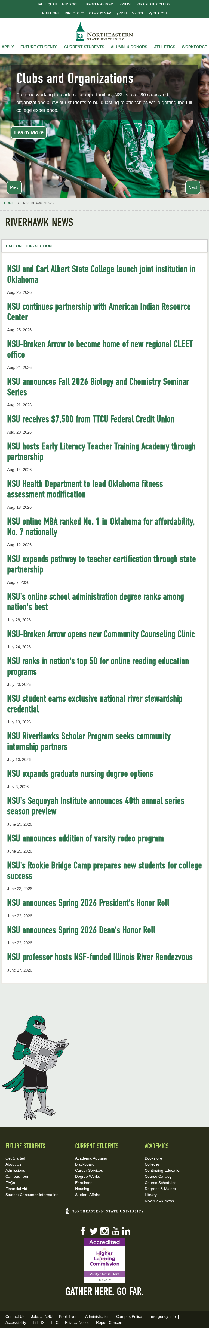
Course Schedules (160, 1182)
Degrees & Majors (160, 1188)
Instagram (104, 1231)
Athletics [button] (164, 47)
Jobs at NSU (42, 1316)
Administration (97, 1316)
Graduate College (154, 4)
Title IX (38, 1322)
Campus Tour (17, 1176)
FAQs (10, 1182)
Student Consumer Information (32, 1194)
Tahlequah (47, 4)
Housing (82, 1188)
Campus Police (129, 1316)
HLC (55, 1322)
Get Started (15, 1158)
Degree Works (87, 1176)
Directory (74, 13)
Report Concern (110, 1322)
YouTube (115, 1231)
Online (126, 4)
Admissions (15, 1170)
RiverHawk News (159, 1201)
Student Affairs (87, 1194)
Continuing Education (163, 1170)
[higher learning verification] (104, 1260)
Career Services (89, 1170)
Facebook (83, 1231)
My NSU (138, 13)
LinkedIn (126, 1231)
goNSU (121, 13)
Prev (14, 187)
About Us (13, 1164)
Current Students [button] (84, 47)
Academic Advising (91, 1158)
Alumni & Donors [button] (129, 47)
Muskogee (71, 4)
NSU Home (51, 13)
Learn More (29, 132)
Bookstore (153, 1158)
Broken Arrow (99, 4)
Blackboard (84, 1164)
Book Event (69, 1316)
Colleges (152, 1164)
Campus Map (100, 13)
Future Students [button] (38, 47)
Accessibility (15, 1322)
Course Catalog (158, 1176)
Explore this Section (29, 246)
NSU (104, 31)
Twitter (94, 1231)
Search (159, 13)
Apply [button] (8, 47)
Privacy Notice (77, 1322)
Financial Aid (16, 1188)
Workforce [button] (194, 47)
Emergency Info (162, 1316)
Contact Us (14, 1316)
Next (193, 187)
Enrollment (84, 1182)
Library (151, 1194)
